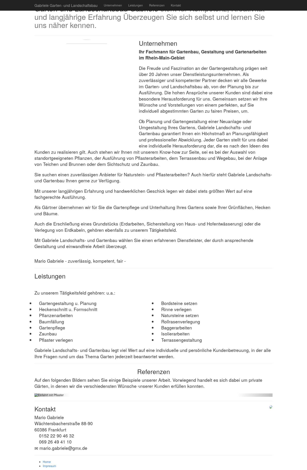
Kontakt (176, 5)
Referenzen (157, 5)
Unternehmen (113, 5)
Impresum (49, 466)
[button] (52, 395)
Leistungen (135, 5)
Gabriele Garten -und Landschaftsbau (66, 5)
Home (47, 462)
